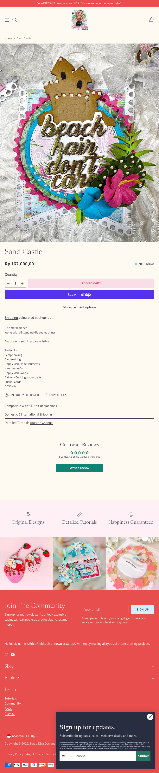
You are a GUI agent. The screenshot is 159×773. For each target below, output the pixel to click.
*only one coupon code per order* (101, 3)
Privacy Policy (14, 754)
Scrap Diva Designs (42, 743)
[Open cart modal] (151, 20)
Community (13, 703)
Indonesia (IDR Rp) (23, 736)
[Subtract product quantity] (8, 283)
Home (8, 38)
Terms (134, 748)
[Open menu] (7, 20)
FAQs (8, 708)
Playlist (10, 713)
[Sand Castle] (79, 143)
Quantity (11, 274)
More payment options (79, 307)
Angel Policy (34, 754)
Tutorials (11, 698)
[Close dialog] (150, 716)
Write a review (79, 468)
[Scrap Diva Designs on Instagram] (6, 655)
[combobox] (67, 756)
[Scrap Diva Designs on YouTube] (12, 655)
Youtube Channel (41, 422)
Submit (143, 756)
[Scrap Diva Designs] (79, 20)
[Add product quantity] (22, 283)
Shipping (11, 317)
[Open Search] (14, 20)
